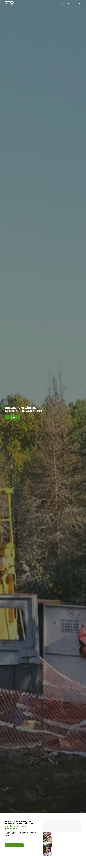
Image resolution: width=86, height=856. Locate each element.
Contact (79, 3)
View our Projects (14, 845)
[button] (47, 834)
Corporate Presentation (16, 417)
